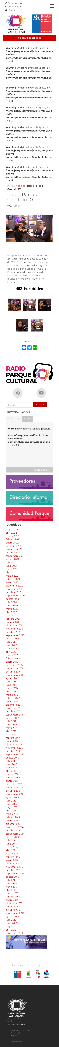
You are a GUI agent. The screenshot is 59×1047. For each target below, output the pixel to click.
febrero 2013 (13, 896)
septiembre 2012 (15, 913)
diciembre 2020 (14, 585)
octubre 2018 (13, 671)
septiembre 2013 (15, 873)
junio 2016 (11, 764)
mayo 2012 (12, 926)
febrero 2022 (13, 539)
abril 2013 (11, 890)
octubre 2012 (13, 910)
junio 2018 (11, 685)
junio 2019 (11, 645)
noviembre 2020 (15, 589)
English (14, 1035)
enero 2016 (12, 781)
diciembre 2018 (14, 665)
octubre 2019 (13, 632)
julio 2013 (11, 880)
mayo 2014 (12, 847)
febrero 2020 (13, 619)
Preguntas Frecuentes (21, 1030)
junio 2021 (11, 566)
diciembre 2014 (14, 824)
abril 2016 (11, 771)
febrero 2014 (13, 857)
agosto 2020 (13, 599)
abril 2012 (11, 929)
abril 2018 (11, 691)
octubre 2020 (13, 592)
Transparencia (17, 1042)
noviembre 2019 (14, 628)
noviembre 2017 (14, 708)
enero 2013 (12, 900)
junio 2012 (11, 923)
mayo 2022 (12, 529)
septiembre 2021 (15, 556)
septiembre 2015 (15, 794)
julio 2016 (11, 761)
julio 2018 (11, 681)
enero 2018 (12, 701)
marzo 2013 (12, 893)
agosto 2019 (12, 638)
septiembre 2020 (15, 595)
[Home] (29, 23)
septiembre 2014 (15, 834)
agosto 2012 (12, 916)
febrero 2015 (13, 817)
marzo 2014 (12, 853)
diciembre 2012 (14, 903)
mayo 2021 (12, 569)
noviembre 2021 (14, 549)
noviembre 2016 (14, 748)
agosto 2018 (12, 678)
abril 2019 (11, 652)
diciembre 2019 (14, 625)
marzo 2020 (12, 615)
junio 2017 (11, 724)
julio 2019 (11, 642)
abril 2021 (11, 572)
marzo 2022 (12, 536)
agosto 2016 (12, 757)
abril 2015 (11, 810)
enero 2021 (12, 582)
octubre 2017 (13, 711)
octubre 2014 (13, 830)
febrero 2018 (13, 698)
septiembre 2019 (15, 635)
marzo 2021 (12, 575)
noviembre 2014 (14, 827)
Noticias (20, 186)
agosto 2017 (12, 718)
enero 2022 (12, 542)
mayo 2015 (11, 807)
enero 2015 (12, 820)
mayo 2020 (12, 609)
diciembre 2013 (14, 863)
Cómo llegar (15, 6)
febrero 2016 (13, 777)
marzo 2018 (12, 695)
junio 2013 (11, 883)
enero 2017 (12, 741)
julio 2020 (11, 602)
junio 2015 (11, 804)
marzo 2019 (12, 655)
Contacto (14, 10)
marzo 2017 (12, 734)
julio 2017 (11, 721)
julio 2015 (11, 800)
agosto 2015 (12, 797)
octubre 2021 (13, 552)
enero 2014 (12, 860)
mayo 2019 (12, 648)
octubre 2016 (13, 751)
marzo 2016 (12, 774)
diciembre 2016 (14, 744)
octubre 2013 (13, 870)
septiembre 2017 (15, 714)
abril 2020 (11, 612)
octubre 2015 (13, 791)
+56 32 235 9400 (18, 1024)
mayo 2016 (11, 767)
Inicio (10, 186)
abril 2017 (11, 731)
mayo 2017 (12, 728)
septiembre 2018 (15, 675)
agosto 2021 (12, 559)
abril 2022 (11, 532)
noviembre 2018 (15, 668)
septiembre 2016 (15, 754)
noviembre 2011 (14, 933)
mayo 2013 (12, 886)
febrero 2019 (13, 658)
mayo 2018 (12, 688)
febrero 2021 (13, 579)
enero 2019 (12, 662)
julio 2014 (11, 840)
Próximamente (13, 419)
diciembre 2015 (14, 784)
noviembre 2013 (14, 867)
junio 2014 (11, 843)
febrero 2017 (13, 738)
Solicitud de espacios (29, 38)
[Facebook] (24, 348)
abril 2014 (11, 850)
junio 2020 (12, 605)
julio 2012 (11, 920)
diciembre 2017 (14, 705)
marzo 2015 (12, 814)
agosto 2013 (12, 877)
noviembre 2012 (14, 906)
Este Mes (28, 419)
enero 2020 (12, 622)
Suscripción (15, 3)
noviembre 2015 (14, 787)
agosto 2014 (12, 837)
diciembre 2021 (14, 546)
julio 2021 (11, 562)
